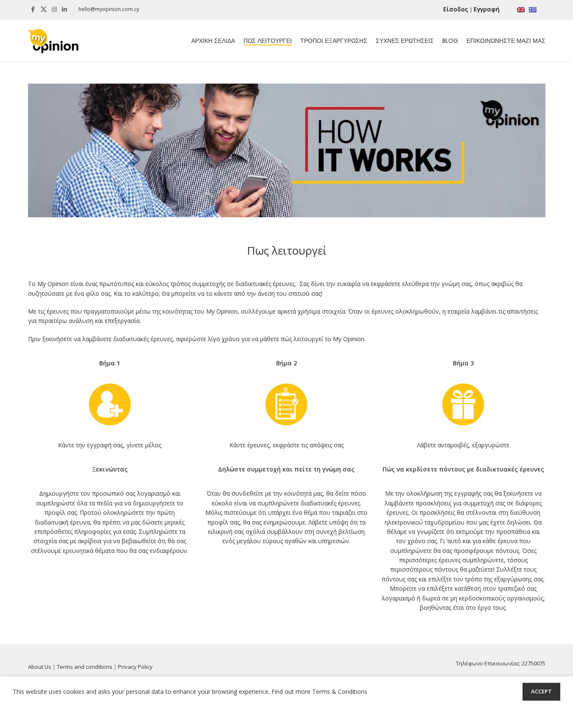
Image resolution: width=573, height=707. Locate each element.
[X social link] (43, 9)
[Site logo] (53, 40)
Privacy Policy (135, 667)
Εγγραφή (487, 9)
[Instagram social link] (54, 9)
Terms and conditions (84, 667)
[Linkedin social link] (64, 9)
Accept (541, 691)
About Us (39, 667)
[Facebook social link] (33, 9)
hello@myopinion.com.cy (108, 9)
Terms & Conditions (339, 691)
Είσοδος (455, 9)
